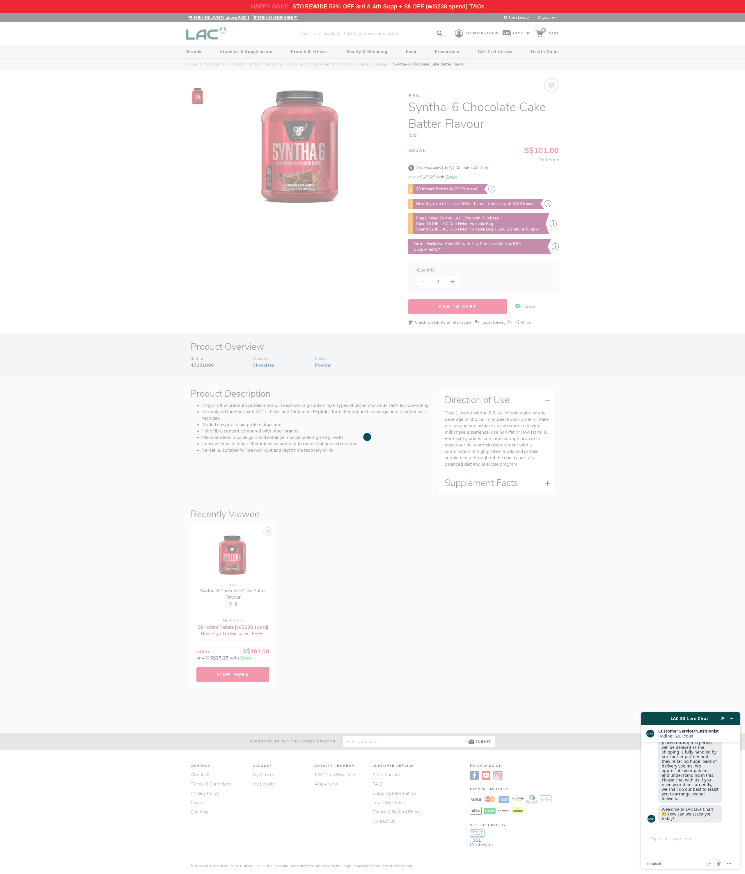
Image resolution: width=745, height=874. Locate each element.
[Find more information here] (690, 791)
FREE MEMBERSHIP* (277, 17)
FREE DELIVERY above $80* (220, 17)
